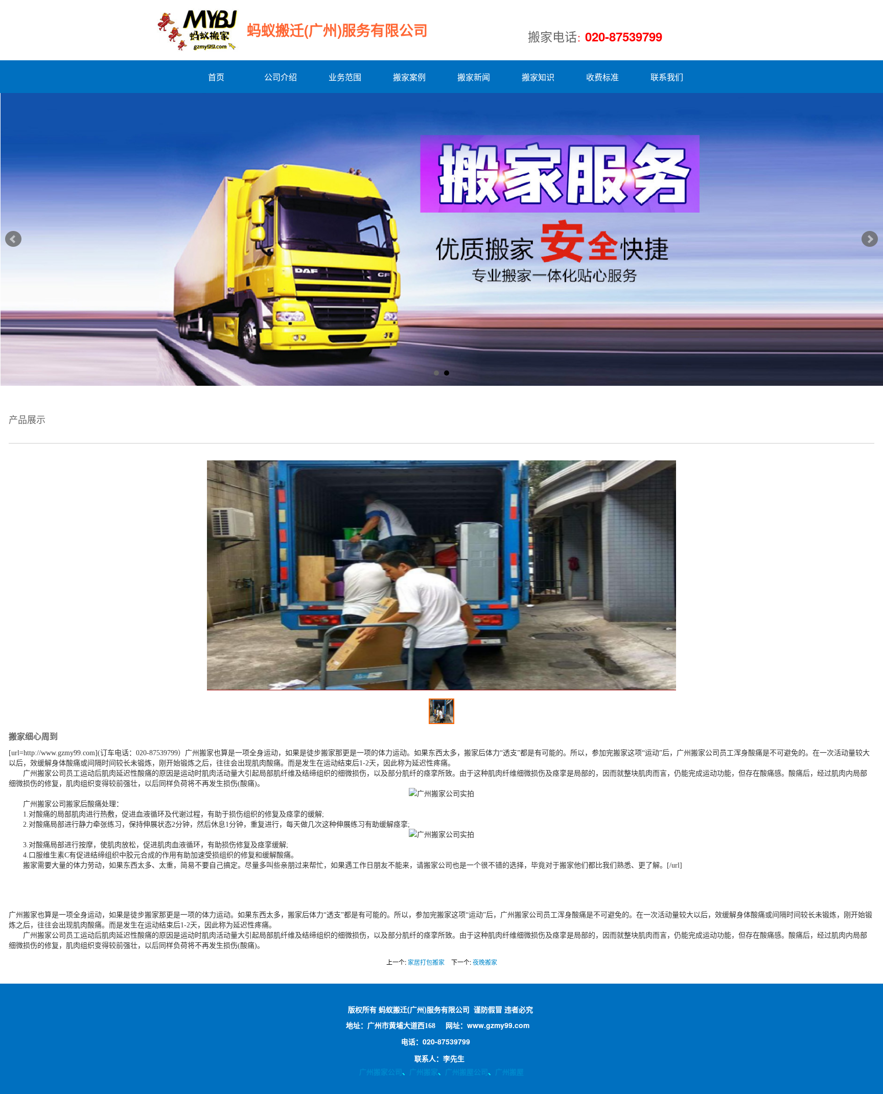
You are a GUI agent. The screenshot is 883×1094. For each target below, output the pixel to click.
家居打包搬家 (426, 962)
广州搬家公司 (380, 1071)
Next (870, 239)
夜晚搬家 (485, 962)
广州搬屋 (509, 1071)
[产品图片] (441, 575)
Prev (13, 239)
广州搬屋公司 (466, 1071)
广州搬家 (423, 1071)
